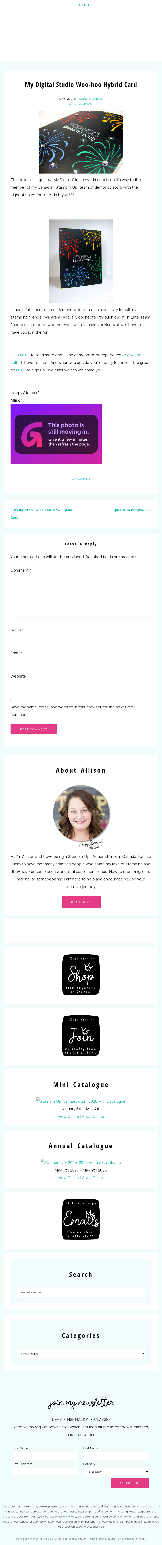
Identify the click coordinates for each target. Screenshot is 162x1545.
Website (18, 676)
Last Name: (91, 1448)
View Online (68, 1116)
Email (17, 652)
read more (81, 902)
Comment (21, 570)
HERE (25, 354)
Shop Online (93, 1116)
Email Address (22, 1464)
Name (17, 629)
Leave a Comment (81, 104)
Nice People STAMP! (81, 36)
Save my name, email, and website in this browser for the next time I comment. (73, 710)
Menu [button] (84, 5)
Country (89, 1464)
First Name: (21, 1448)
